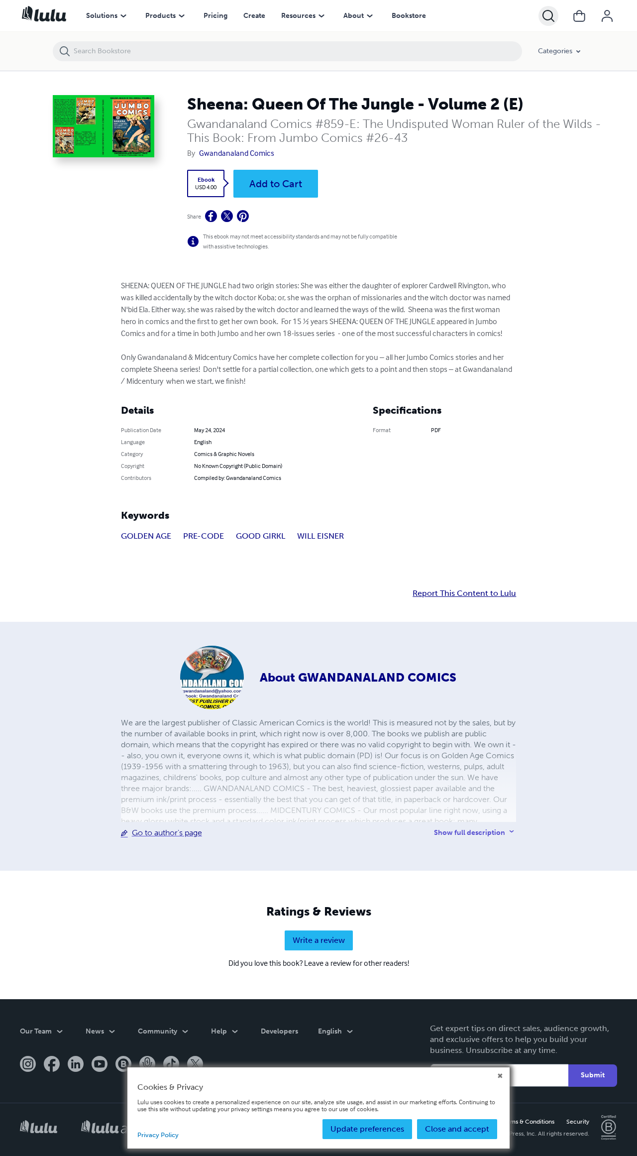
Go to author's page (167, 832)
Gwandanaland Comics (236, 152)
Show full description (469, 832)
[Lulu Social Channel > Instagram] (28, 1065)
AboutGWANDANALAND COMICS (358, 677)
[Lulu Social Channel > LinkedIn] (76, 1065)
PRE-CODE (203, 536)
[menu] (123, 16)
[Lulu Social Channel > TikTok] (171, 1065)
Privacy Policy (158, 1135)
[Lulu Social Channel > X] (195, 1065)
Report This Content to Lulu (464, 593)
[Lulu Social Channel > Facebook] (52, 1065)
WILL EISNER (320, 536)
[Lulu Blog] (123, 1065)
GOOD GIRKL (260, 536)
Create (254, 15)
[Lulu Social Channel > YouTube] (99, 1065)
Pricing (215, 15)
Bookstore (409, 15)
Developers (279, 1031)
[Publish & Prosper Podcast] (147, 1065)
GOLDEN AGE (146, 536)
